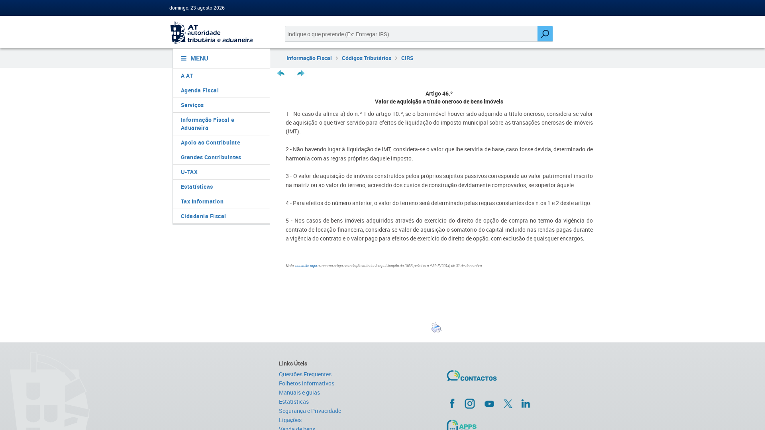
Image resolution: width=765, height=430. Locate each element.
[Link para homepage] (218, 33)
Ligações (290, 420)
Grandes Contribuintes (211, 157)
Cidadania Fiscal (203, 216)
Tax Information (202, 201)
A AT (187, 75)
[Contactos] (495, 378)
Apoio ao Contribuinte (210, 142)
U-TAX (189, 172)
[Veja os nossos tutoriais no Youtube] (489, 403)
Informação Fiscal (309, 58)
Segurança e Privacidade (310, 410)
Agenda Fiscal (200, 90)
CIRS (407, 58)
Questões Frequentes (305, 374)
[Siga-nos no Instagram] (469, 403)
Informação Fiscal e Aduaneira (207, 123)
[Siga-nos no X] (508, 404)
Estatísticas (197, 186)
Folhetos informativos (306, 383)
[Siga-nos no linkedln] (525, 403)
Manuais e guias (299, 392)
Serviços (192, 105)
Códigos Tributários (366, 58)
